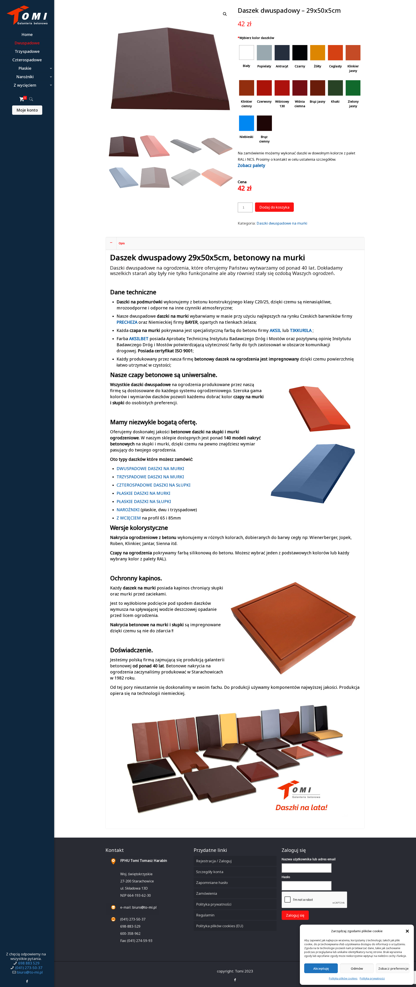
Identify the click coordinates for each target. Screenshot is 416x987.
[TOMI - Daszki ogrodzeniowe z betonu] (27, 15)
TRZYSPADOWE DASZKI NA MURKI (150, 477)
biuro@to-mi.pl (30, 972)
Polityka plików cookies (343, 978)
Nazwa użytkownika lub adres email (309, 859)
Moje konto (27, 110)
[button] (407, 931)
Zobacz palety (251, 165)
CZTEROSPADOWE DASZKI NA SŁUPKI (153, 485)
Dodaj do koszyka (274, 207)
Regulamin (205, 915)
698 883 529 (28, 963)
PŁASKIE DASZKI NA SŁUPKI (144, 501)
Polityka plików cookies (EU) (219, 925)
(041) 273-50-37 (28, 967)
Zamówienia (206, 893)
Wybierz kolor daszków (256, 38)
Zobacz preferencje (393, 968)
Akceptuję (321, 968)
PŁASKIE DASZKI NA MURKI (143, 493)
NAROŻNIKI (128, 510)
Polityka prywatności (372, 978)
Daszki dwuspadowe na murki (282, 223)
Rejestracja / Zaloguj (214, 860)
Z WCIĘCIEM (129, 518)
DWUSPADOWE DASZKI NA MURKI (150, 468)
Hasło (286, 877)
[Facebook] (27, 981)
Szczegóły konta (209, 871)
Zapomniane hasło (212, 882)
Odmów (357, 968)
